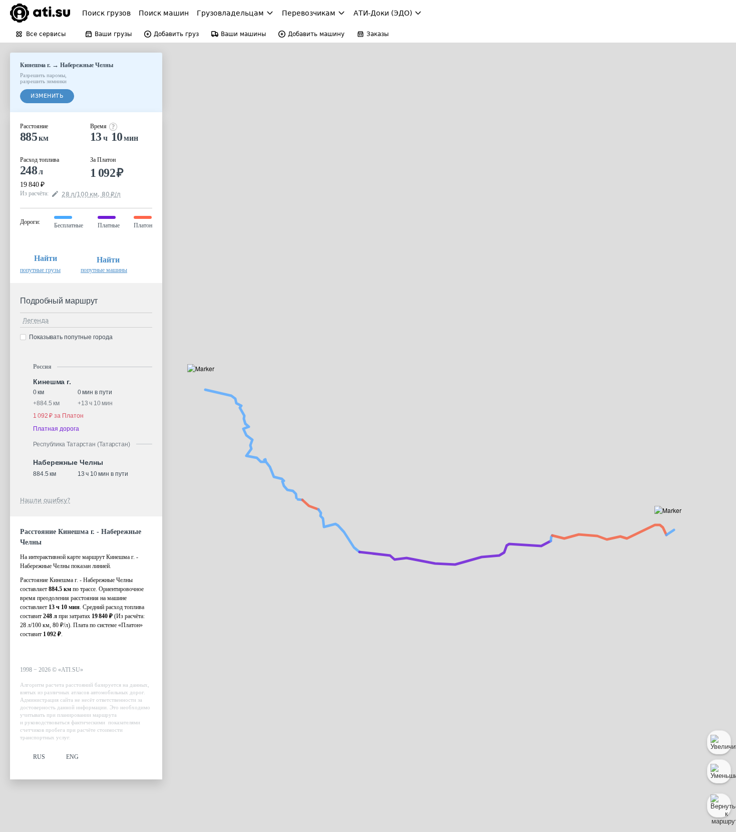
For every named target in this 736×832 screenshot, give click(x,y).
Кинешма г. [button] (52, 381)
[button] (204, 380)
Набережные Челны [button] (68, 462)
